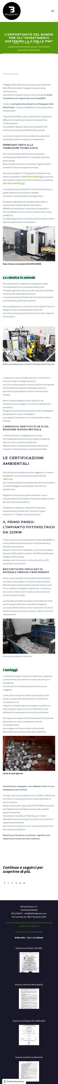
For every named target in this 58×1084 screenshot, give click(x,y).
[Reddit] (24, 883)
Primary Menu (52, 11)
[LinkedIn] (20, 883)
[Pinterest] (12, 883)
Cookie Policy (36, 931)
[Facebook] (5, 883)
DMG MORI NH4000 (31, 176)
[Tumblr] (16, 883)
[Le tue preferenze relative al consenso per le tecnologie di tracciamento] (14, 1081)
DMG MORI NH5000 (11, 183)
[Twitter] (8, 883)
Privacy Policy (22, 931)
